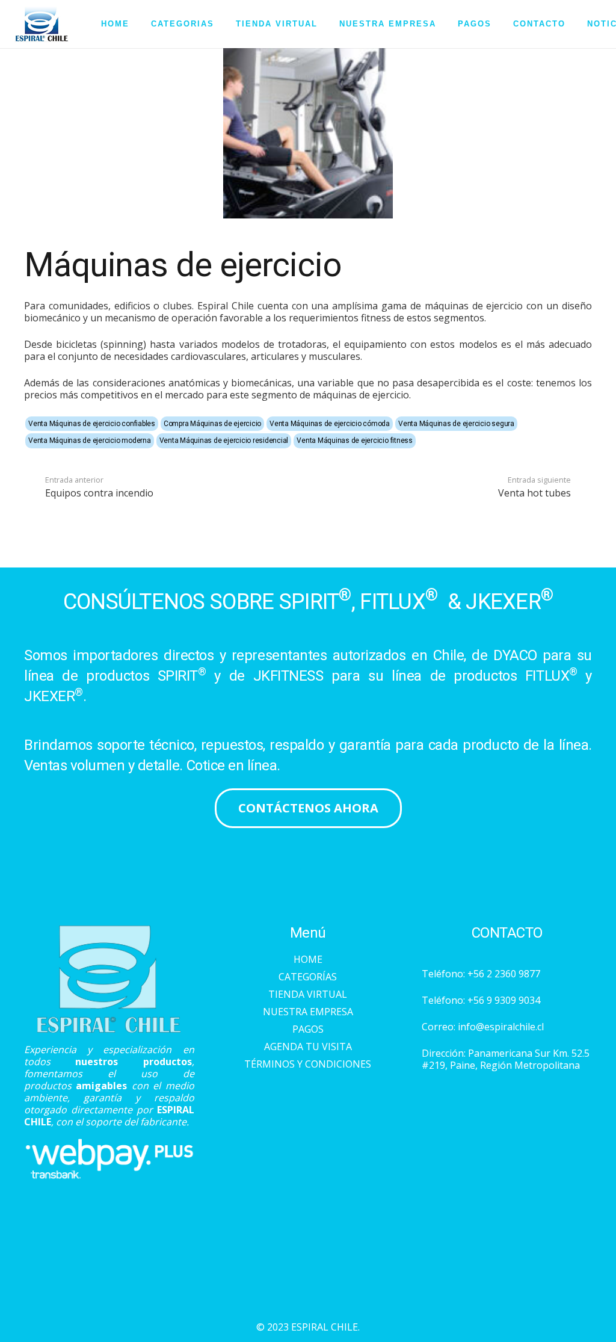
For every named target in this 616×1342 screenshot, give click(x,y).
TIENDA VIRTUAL (307, 994)
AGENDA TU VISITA (308, 1046)
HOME (308, 959)
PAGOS (308, 1029)
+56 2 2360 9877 (503, 973)
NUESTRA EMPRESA (308, 1011)
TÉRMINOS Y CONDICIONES (307, 1064)
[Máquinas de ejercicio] (308, 54)
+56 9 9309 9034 (503, 1000)
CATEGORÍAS (308, 976)
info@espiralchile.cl (501, 1026)
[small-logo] (41, 24)
